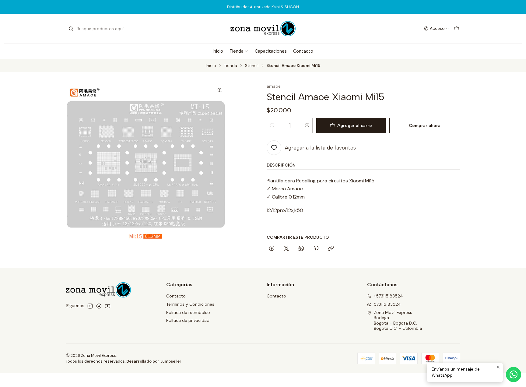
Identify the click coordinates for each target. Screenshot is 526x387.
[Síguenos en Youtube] (107, 306)
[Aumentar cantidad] (307, 125)
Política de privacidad (187, 320)
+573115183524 (388, 296)
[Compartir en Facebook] (272, 248)
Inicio (218, 51)
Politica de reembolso (188, 312)
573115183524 (387, 304)
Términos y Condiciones (190, 304)
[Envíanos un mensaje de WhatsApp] (513, 374)
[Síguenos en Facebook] (99, 306)
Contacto (303, 51)
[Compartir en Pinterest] (316, 248)
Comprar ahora (424, 125)
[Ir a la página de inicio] (263, 28)
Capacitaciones (271, 51)
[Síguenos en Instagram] (90, 306)
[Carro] (456, 28)
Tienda (237, 51)
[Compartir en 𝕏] (286, 248)
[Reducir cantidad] (272, 125)
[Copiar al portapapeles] (331, 248)
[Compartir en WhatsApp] (301, 248)
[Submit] (71, 29)
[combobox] (99, 29)
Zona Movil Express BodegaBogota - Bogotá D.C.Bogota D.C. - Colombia (398, 320)
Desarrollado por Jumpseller (153, 361)
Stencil (251, 66)
